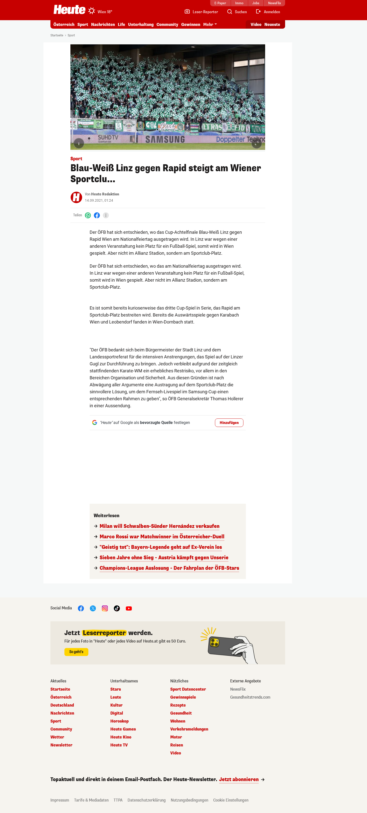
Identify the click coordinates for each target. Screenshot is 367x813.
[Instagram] (105, 608)
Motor (176, 737)
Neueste (272, 24)
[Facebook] (97, 215)
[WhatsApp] (88, 215)
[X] (93, 608)
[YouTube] (129, 608)
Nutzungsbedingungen (189, 800)
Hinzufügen (229, 422)
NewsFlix (238, 689)
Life (121, 24)
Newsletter (61, 745)
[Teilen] (106, 215)
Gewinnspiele (183, 697)
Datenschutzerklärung (147, 800)
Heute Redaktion (105, 194)
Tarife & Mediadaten (91, 800)
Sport (82, 24)
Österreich (63, 24)
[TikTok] (117, 608)
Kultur (116, 705)
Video (256, 24)
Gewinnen (190, 24)
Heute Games (123, 729)
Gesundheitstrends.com (250, 697)
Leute (115, 697)
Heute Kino (120, 737)
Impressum (59, 800)
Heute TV (119, 745)
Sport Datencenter (188, 689)
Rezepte (178, 705)
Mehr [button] (208, 24)
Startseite (56, 35)
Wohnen (177, 721)
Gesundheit (181, 713)
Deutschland (62, 705)
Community (167, 24)
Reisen (176, 745)
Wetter (57, 737)
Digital (116, 713)
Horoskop (119, 721)
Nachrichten (62, 713)
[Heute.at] (69, 9)
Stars (115, 689)
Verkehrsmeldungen (189, 729)
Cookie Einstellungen (230, 800)
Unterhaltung (141, 24)
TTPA (118, 800)
